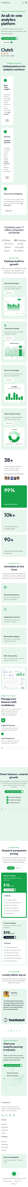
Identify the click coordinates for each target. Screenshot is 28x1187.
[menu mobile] (26, 2)
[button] (8, 1031)
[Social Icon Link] (2, 1115)
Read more (7, 120)
